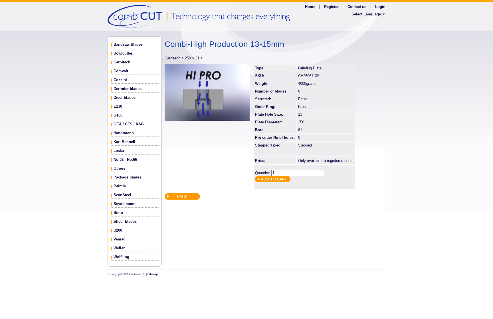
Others (119, 168)
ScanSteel (122, 195)
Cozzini (120, 80)
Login (380, 7)
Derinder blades (128, 89)
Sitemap (153, 274)
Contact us (356, 7)
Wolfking (121, 257)
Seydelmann (125, 204)
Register (331, 7)
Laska (119, 151)
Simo (118, 212)
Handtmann (124, 133)
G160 (118, 115)
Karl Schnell (124, 142)
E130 (118, 106)
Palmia (120, 186)
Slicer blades (125, 221)
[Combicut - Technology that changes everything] (246, 16)
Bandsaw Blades (128, 44)
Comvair (121, 71)
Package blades (127, 177)
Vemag (120, 239)
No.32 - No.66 (125, 159)
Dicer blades (125, 97)
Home (310, 7)
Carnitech (122, 62)
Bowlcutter (123, 53)
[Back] (182, 198)
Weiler (119, 248)
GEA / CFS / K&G (129, 124)
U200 (118, 230)
